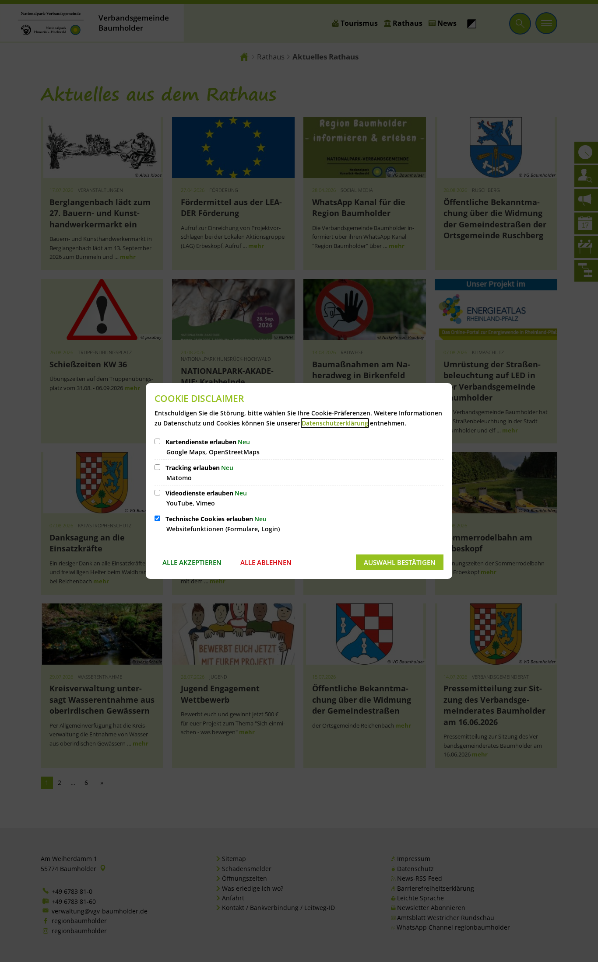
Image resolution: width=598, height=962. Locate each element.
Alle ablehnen (266, 562)
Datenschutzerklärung (335, 423)
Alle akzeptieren (192, 562)
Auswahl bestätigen (400, 562)
